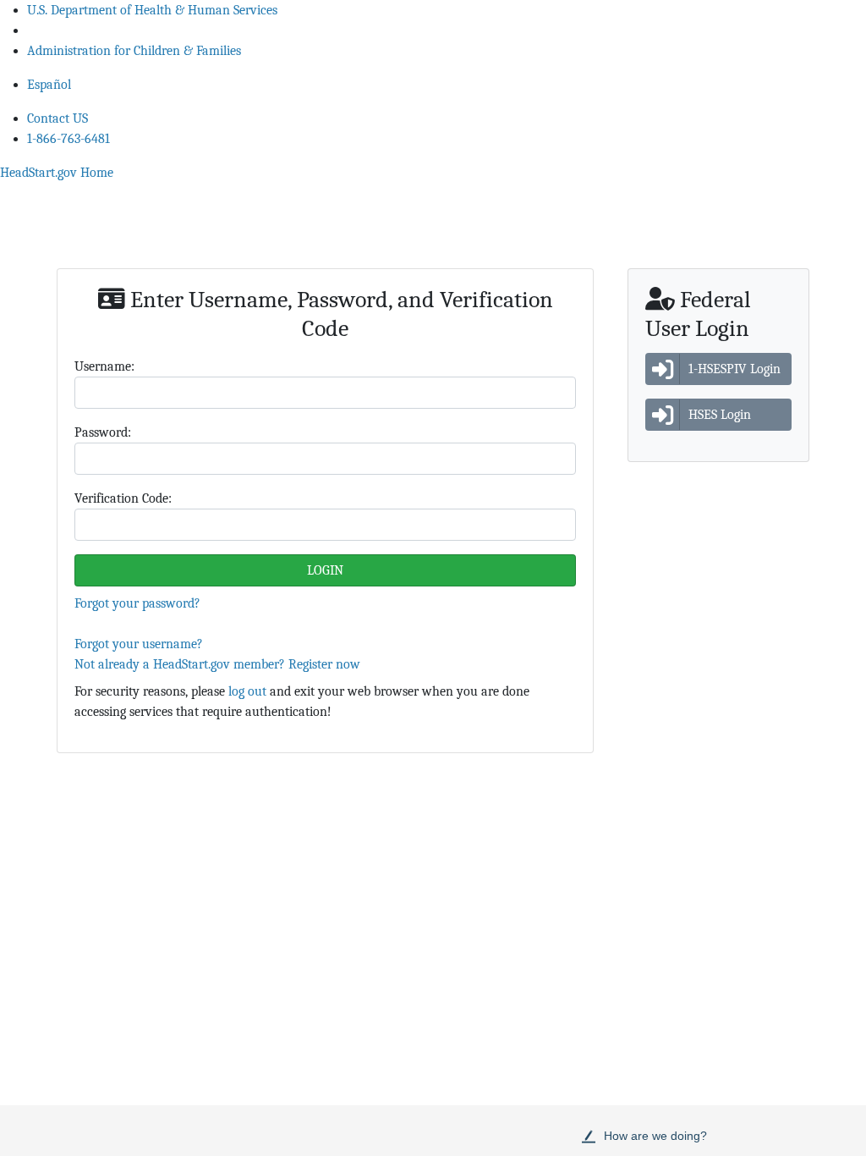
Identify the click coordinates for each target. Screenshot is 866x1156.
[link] (56, 172)
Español (49, 84)
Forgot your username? (138, 644)
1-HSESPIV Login (734, 369)
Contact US (57, 118)
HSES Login (719, 414)
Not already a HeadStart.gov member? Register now (217, 664)
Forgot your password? (137, 603)
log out (247, 691)
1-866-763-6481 (68, 138)
